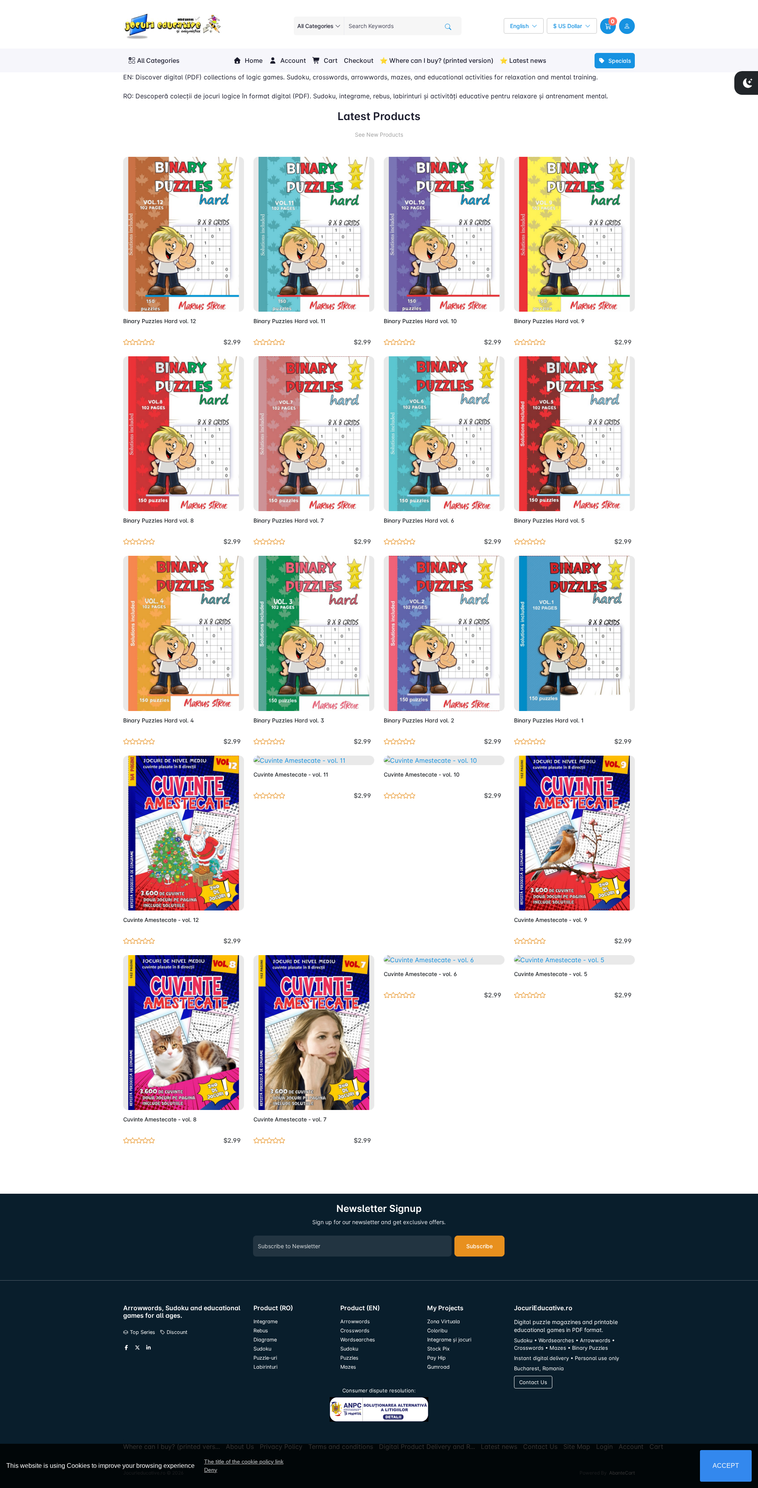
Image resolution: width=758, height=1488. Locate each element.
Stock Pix (438, 1349)
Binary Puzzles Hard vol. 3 (288, 720)
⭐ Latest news (523, 60)
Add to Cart (219, 301)
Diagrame (265, 1340)
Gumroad (438, 1367)
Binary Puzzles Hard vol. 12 (159, 321)
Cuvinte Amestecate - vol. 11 (290, 774)
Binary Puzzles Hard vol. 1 (549, 720)
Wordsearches (357, 1340)
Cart (330, 60)
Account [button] (292, 60)
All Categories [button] (158, 60)
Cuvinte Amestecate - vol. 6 (420, 974)
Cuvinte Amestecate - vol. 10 (422, 774)
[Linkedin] (148, 1347)
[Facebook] (126, 1347)
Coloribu (437, 1331)
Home (253, 60)
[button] (608, 26)
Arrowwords (355, 1321)
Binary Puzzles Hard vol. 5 (549, 520)
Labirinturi (265, 1367)
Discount (176, 1332)
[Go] (448, 26)
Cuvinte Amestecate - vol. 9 (550, 919)
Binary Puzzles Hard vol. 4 (158, 720)
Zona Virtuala (443, 1321)
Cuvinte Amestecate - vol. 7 (289, 1119)
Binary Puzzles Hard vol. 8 (158, 520)
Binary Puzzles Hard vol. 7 (288, 520)
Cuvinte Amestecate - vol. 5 (550, 974)
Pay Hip (436, 1358)
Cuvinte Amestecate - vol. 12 (161, 919)
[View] (132, 301)
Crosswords (355, 1331)
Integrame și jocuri (449, 1340)
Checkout (358, 60)
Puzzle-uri (265, 1358)
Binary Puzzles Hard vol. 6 (419, 520)
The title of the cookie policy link (243, 1461)
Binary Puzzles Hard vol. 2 (419, 720)
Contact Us (533, 1382)
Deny (210, 1470)
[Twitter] (137, 1347)
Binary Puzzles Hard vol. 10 (420, 321)
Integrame (265, 1321)
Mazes (348, 1367)
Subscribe (479, 1246)
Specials (619, 60)
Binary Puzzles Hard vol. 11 (289, 321)
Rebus (260, 1331)
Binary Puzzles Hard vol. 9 (549, 321)
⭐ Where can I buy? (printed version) (436, 60)
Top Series (141, 1332)
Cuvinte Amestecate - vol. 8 (160, 1119)
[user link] (627, 26)
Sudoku (262, 1349)
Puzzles (349, 1358)
